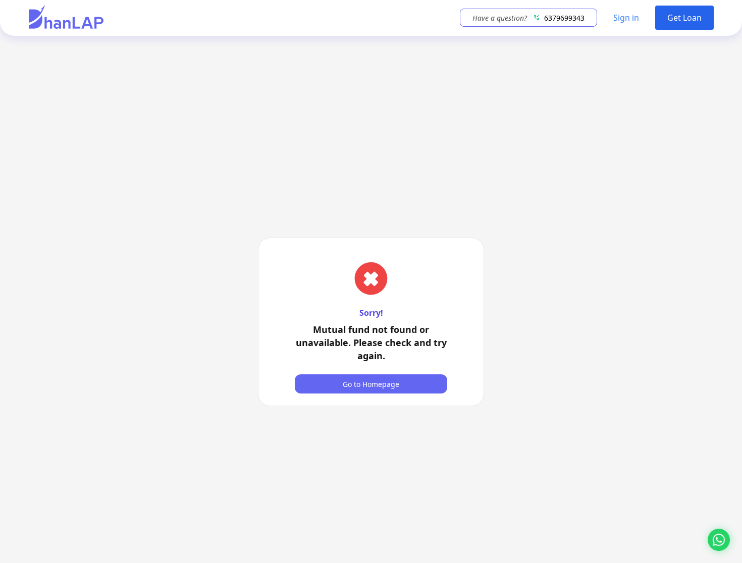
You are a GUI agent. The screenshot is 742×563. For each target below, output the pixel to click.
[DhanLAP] (66, 18)
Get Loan (684, 17)
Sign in (626, 17)
